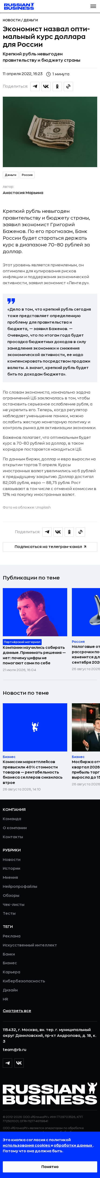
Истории (11, 868)
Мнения (10, 877)
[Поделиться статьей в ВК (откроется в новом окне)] (46, 86)
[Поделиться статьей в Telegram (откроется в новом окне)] (35, 86)
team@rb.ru (14, 1050)
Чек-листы (13, 905)
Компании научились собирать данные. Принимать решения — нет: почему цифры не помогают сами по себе (34, 655)
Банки (9, 954)
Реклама (11, 936)
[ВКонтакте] (19, 1063)
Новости (12, 20)
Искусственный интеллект (30, 945)
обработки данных (73, 1145)
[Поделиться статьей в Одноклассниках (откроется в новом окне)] (57, 86)
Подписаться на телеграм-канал (48, 547)
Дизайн (10, 990)
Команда (12, 819)
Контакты (13, 837)
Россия (27, 175)
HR (5, 999)
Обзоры (11, 896)
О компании (15, 828)
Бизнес (10, 963)
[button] (93, 6)
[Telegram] (7, 1063)
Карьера (11, 972)
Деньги (30, 20)
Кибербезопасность (24, 981)
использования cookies (27, 1145)
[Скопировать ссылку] (68, 86)
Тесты (9, 913)
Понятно (50, 1167)
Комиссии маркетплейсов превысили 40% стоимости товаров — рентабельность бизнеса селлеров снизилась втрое (33, 772)
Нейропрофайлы (20, 886)
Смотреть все (17, 1011)
